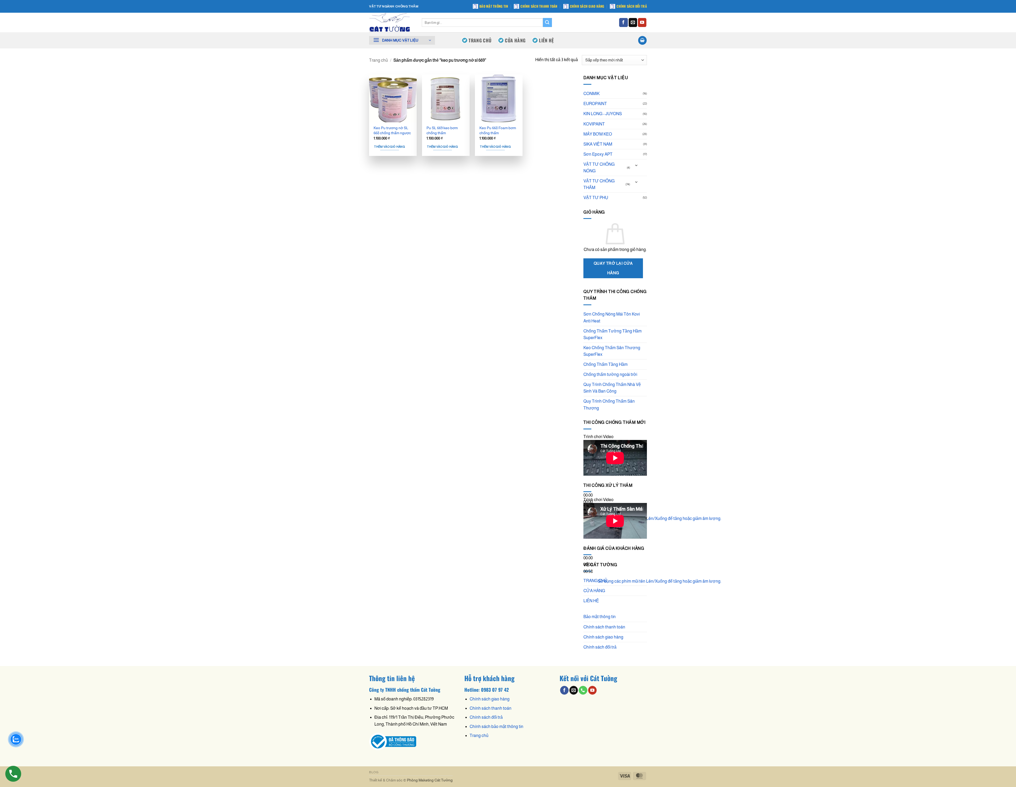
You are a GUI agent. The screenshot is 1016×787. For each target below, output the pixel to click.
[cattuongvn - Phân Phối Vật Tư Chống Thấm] (391, 22)
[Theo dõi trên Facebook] (623, 22)
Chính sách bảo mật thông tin (496, 726)
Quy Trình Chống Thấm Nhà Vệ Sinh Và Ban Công (612, 387)
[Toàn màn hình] (588, 531)
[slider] (659, 518)
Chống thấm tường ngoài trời (610, 374)
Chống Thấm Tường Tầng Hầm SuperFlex (612, 334)
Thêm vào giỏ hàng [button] (389, 146)
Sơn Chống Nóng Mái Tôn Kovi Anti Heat (611, 317)
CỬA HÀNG (515, 40)
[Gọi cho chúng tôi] (583, 690)
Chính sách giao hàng (587, 6)
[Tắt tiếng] (588, 517)
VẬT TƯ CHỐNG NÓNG (599, 167)
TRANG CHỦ (480, 40)
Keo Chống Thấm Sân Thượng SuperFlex (611, 351)
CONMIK (591, 93)
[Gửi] (547, 22)
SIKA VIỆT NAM (597, 144)
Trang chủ (378, 60)
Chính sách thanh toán (538, 6)
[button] (402, 40)
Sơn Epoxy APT (598, 154)
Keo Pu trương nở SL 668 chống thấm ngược (392, 130)
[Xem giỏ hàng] (642, 40)
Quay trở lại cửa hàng (613, 268)
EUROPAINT (595, 103)
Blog (373, 772)
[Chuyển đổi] (636, 165)
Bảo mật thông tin (493, 6)
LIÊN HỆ (546, 40)
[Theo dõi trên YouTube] (642, 22)
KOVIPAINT (594, 124)
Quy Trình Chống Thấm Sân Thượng (609, 404)
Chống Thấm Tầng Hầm (605, 364)
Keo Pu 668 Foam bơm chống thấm (497, 130)
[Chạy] (588, 483)
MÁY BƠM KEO (597, 134)
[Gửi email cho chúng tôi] (633, 22)
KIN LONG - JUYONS (602, 113)
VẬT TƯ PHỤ (595, 197)
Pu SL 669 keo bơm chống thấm (442, 130)
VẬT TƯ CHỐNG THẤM (599, 184)
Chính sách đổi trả (631, 6)
